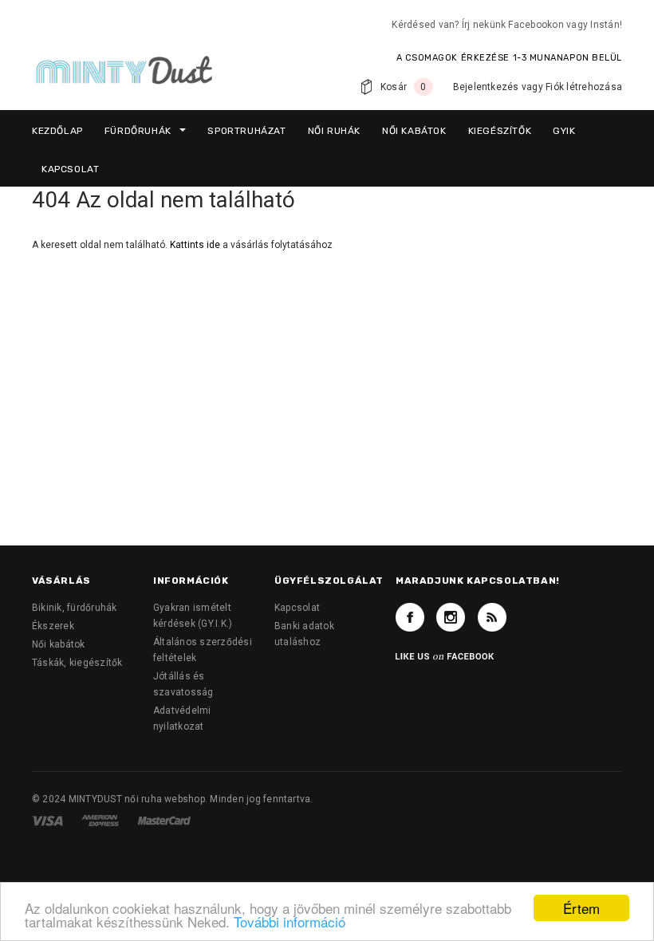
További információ (289, 921)
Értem (581, 908)
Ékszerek (53, 626)
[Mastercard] (164, 819)
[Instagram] (450, 617)
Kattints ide (196, 244)
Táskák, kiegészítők (77, 662)
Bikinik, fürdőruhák (74, 607)
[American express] (101, 819)
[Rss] (492, 617)
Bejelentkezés (486, 87)
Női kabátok (58, 644)
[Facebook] (410, 617)
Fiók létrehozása (584, 87)
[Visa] (48, 819)
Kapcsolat (297, 607)
